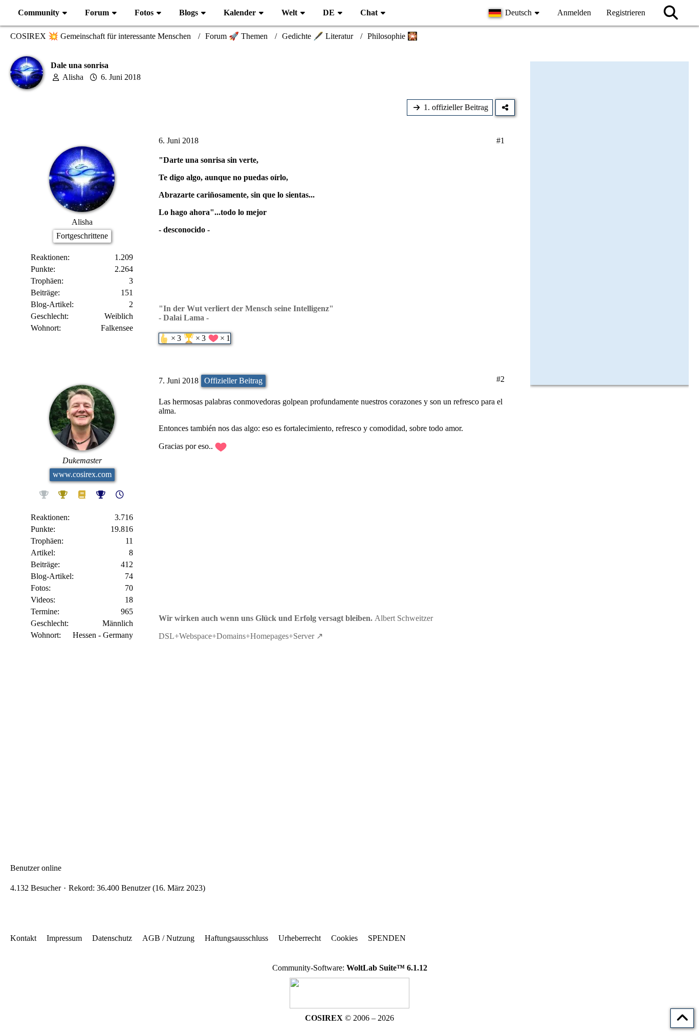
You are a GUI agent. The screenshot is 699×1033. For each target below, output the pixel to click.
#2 (500, 379)
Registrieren (625, 12)
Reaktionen (49, 257)
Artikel (42, 552)
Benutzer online (35, 868)
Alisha (72, 77)
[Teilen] (505, 107)
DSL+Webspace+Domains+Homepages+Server (236, 636)
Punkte (42, 269)
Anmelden (574, 12)
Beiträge (44, 292)
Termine (44, 611)
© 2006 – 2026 (349, 1018)
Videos (42, 599)
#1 (500, 140)
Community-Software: (349, 967)
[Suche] (671, 13)
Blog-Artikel (51, 304)
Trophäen (46, 280)
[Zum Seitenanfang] (682, 1018)
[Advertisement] (262, 743)
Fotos (40, 588)
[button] (515, 13)
